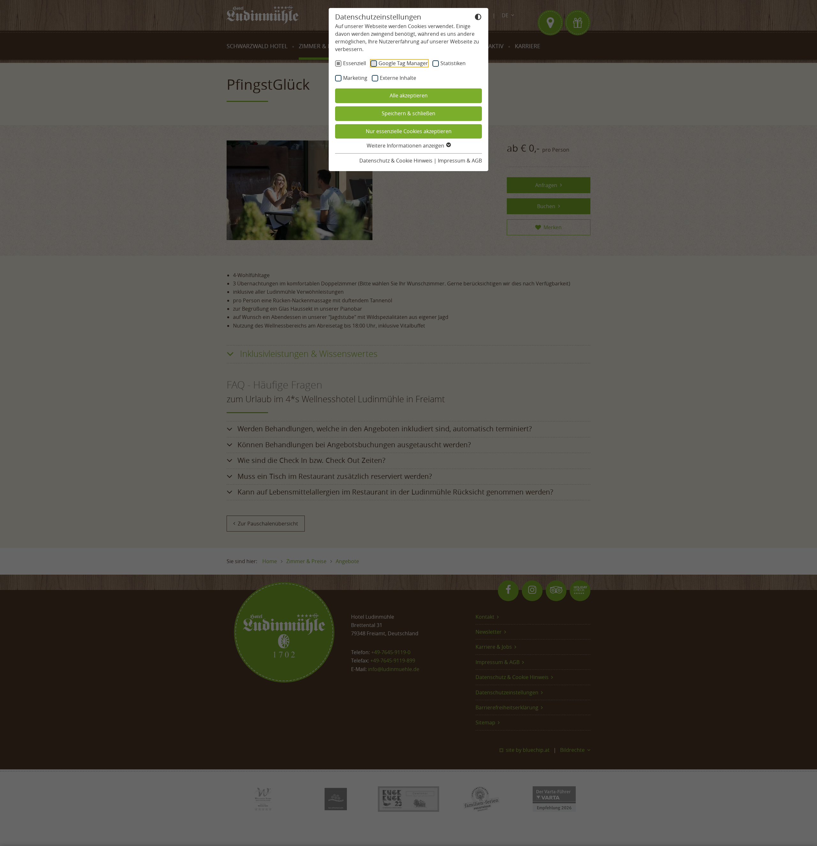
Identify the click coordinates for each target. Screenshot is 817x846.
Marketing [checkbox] (355, 77)
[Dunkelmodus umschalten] (478, 18)
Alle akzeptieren (409, 95)
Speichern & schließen (408, 113)
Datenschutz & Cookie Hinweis (395, 160)
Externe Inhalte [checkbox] (398, 77)
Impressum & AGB (460, 160)
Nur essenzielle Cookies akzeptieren (409, 131)
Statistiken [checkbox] (453, 63)
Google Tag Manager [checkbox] (403, 63)
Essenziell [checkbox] (354, 63)
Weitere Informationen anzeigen (406, 145)
